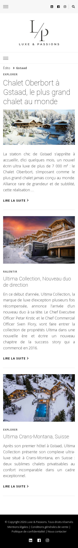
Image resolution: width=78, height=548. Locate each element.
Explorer (10, 74)
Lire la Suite (14, 200)
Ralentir (10, 271)
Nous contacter (57, 531)
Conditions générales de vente (49, 527)
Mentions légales (17, 527)
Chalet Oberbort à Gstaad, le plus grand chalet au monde (36, 92)
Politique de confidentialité (28, 531)
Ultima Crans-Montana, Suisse (36, 437)
